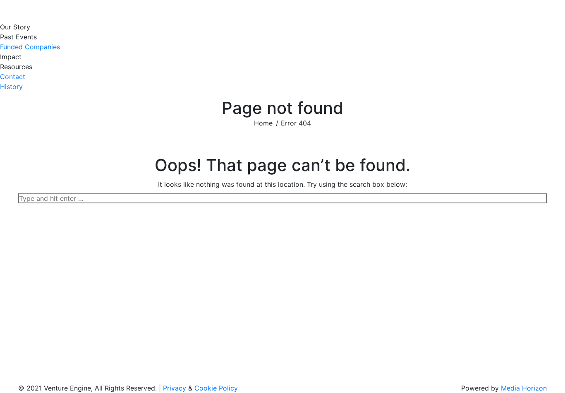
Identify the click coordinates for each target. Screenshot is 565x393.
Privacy (174, 388)
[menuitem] (17, 27)
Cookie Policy (216, 388)
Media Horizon (524, 388)
